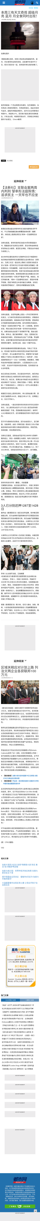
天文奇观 (10, 161)
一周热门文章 (29, 1000)
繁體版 (36, 8)
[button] (37, 2)
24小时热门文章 (10, 1000)
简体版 (31, 8)
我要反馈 (34, 167)
